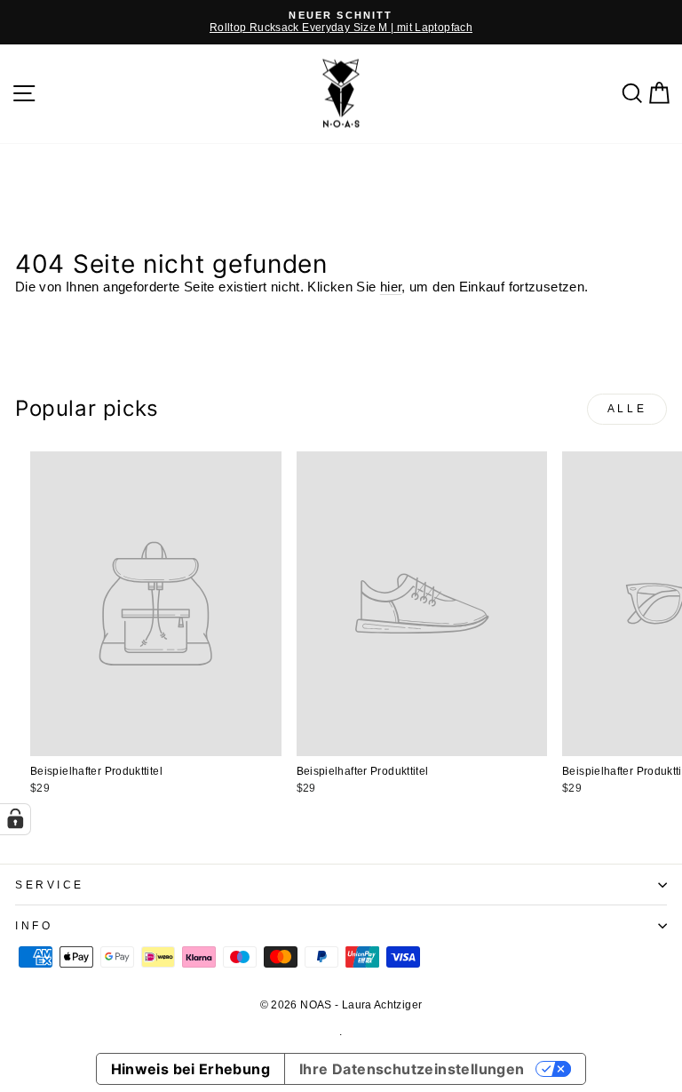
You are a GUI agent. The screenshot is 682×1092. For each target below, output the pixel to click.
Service (49, 884)
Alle (626, 409)
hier (390, 287)
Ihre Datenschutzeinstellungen (412, 1069)
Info (33, 925)
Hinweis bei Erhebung (190, 1069)
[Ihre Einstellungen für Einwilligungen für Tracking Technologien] (15, 819)
